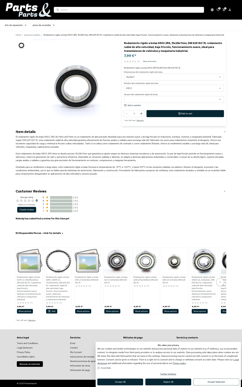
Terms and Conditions (27, 343)
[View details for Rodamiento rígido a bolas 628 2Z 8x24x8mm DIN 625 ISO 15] (145, 260)
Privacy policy (179, 363)
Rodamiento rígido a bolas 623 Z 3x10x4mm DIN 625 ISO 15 (115, 280)
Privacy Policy (23, 352)
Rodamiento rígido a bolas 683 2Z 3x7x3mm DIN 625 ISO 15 (174, 280)
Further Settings (168, 374)
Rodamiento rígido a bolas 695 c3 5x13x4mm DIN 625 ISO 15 (86, 280)
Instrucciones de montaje (82, 356)
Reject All (168, 381)
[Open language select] (212, 10)
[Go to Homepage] (29, 10)
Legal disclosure (25, 347)
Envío (72, 343)
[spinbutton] (134, 113)
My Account (76, 352)
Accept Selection (216, 381)
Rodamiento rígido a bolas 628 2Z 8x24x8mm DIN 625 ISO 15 (145, 280)
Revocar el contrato (30, 364)
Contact (74, 347)
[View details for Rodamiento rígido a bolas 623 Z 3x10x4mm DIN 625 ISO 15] (116, 260)
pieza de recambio (32, 35)
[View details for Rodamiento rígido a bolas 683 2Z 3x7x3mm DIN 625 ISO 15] (174, 260)
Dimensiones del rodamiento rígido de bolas (143, 72)
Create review (26, 209)
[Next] (220, 282)
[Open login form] (230, 10)
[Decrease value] (127, 113)
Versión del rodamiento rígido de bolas (141, 94)
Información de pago (80, 370)
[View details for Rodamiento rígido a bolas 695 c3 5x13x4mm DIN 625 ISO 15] (87, 260)
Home (18, 35)
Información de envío (80, 365)
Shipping (140, 120)
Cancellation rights (26, 356)
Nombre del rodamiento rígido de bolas (141, 83)
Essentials (106, 367)
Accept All (120, 381)
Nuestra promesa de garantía (84, 361)
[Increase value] (141, 113)
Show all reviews (149, 61)
